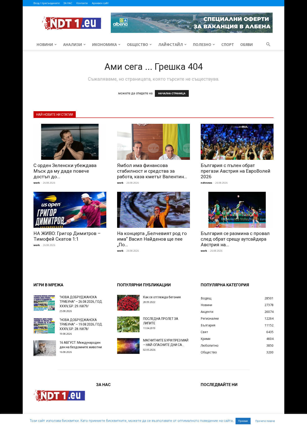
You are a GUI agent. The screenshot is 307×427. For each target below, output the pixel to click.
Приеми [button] (243, 420)
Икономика (104, 44)
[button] (268, 45)
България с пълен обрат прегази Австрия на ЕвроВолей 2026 (235, 171)
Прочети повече (265, 420)
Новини (45, 44)
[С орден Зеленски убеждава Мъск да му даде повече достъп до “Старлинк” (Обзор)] (69, 142)
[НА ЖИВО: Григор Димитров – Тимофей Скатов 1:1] (69, 210)
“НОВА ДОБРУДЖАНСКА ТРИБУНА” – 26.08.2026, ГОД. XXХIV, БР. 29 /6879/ (81, 301)
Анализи (72, 44)
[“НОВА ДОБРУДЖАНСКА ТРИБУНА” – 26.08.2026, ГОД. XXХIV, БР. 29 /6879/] (44, 303)
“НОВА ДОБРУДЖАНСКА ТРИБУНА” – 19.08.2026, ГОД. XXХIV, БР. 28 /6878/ (81, 324)
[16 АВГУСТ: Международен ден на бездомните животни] (44, 348)
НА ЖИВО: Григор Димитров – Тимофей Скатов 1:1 (67, 236)
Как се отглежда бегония (162, 297)
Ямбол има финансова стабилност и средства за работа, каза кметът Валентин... (152, 171)
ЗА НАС (67, 3)
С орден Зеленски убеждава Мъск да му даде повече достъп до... (64, 171)
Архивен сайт (100, 3)
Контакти (82, 3)
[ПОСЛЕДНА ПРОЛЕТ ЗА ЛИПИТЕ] (128, 324)
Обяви (246, 44)
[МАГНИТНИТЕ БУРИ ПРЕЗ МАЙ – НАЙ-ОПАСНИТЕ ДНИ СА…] (128, 346)
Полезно (202, 44)
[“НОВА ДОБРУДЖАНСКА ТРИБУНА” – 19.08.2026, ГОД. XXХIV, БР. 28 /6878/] (44, 325)
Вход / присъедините (46, 3)
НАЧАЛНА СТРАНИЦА (171, 93)
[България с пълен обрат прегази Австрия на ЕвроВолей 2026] (237, 142)
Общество (137, 44)
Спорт (227, 44)
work (36, 182)
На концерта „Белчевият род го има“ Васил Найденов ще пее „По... (152, 239)
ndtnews (206, 182)
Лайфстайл (170, 44)
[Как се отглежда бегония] (128, 303)
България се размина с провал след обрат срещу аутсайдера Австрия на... (235, 239)
